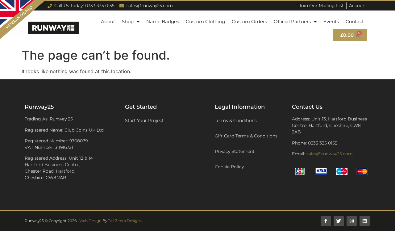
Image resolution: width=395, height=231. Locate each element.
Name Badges (162, 21)
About (108, 21)
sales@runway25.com (329, 154)
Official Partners (292, 21)
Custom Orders (249, 21)
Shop (128, 21)
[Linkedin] (365, 221)
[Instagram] (352, 221)
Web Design (90, 220)
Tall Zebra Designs (125, 220)
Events (331, 21)
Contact (355, 21)
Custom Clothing (205, 21)
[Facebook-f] (326, 221)
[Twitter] (339, 221)
